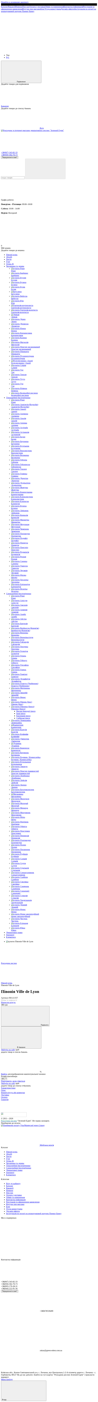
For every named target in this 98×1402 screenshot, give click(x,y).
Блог (43, 9)
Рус (7, 57)
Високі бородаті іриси (25, 711)
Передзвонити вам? (9, 157)
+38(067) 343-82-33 (9, 152)
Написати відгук (8, 1002)
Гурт (8, 262)
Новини (18, 7)
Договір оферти (68, 9)
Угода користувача (53, 9)
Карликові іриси (23, 716)
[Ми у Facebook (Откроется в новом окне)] (20, 31)
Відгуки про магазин (31, 9)
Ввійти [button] (4, 1074)
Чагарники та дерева (15, 266)
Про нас (25, 7)
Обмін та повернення (54, 7)
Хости (8, 259)
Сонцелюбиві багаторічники (18, 594)
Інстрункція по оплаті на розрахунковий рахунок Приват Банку (34, 1213)
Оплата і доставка (37, 7)
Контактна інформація (73, 7)
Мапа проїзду (7, 1379)
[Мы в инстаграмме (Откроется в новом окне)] (20, 51)
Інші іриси (20, 713)
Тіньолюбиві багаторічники (18, 398)
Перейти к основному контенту (15, 2)
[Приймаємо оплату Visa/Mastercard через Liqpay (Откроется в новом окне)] (23, 1125)
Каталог (4, 7)
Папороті (10, 935)
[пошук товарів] (45, 169)
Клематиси (11, 937)
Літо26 (9, 257)
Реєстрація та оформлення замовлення (22, 1202)
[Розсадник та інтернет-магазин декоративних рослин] (14, 1116)
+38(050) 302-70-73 (9, 155)
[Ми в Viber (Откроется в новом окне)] (58, 51)
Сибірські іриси (23, 718)
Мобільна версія (46, 1145)
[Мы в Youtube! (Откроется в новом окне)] (58, 31)
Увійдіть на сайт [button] (8, 1050)
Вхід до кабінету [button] (13, 1183)
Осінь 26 (10, 264)
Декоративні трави (14, 932)
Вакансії (11, 7)
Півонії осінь (11, 255)
